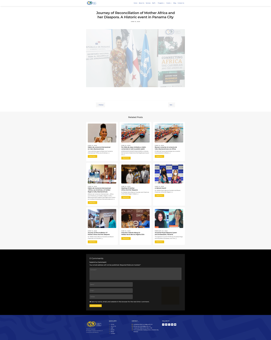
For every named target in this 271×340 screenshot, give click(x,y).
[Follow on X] (169, 324)
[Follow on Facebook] (163, 324)
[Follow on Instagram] (166, 324)
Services (148, 3)
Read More (92, 156)
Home (135, 3)
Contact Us (181, 3)
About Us (141, 3)
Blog (174, 3)
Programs (161, 3)
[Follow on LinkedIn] (172, 324)
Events (168, 3)
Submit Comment (95, 305)
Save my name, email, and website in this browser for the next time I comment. (120, 302)
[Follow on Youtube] (175, 324)
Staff (153, 3)
